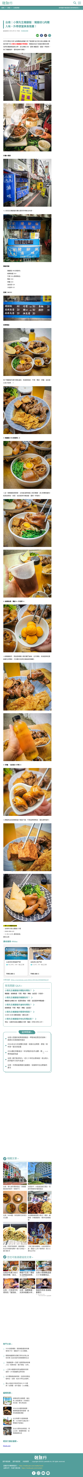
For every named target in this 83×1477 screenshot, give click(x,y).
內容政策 (26, 1461)
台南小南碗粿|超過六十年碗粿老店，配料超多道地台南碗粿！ (43, 1274)
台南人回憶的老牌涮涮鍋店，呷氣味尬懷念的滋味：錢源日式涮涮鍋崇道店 (27, 1039)
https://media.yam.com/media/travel (31, 1466)
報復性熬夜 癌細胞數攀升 (43, 1291)
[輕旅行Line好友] (48, 1473)
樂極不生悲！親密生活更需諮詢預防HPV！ (27, 1274)
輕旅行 (7, 3)
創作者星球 (16, 1461)
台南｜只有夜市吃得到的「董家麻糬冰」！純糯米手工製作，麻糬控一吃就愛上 (10, 1291)
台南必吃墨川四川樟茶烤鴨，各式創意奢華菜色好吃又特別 (10, 1274)
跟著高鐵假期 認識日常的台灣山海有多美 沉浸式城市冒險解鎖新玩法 (17, 1357)
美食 (8, 8)
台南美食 (16, 8)
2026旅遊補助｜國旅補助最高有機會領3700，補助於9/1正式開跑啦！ (17, 1350)
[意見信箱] (43, 1473)
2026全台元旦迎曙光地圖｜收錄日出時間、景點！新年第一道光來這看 (28, 1045)
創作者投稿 (6, 1461)
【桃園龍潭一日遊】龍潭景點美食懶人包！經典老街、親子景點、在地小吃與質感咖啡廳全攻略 (18, 1364)
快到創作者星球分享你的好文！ (69, 8)
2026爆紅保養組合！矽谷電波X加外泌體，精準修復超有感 (25, 1052)
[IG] (38, 1473)
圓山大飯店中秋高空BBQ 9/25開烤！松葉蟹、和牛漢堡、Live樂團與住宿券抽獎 (18, 1385)
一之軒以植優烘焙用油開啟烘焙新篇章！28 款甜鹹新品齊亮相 (17, 1371)
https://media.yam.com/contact (32, 1468)
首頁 (2, 8)
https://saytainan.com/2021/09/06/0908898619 (30, 980)
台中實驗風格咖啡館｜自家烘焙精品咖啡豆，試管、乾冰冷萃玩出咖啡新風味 (18, 1378)
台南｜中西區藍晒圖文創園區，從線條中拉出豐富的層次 (27, 1066)
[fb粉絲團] (34, 1473)
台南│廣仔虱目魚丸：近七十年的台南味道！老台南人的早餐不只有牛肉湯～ (28, 1059)
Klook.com (6, 1446)
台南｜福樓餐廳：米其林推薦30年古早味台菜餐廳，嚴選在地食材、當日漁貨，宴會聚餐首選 (27, 1291)
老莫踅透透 (24, 31)
